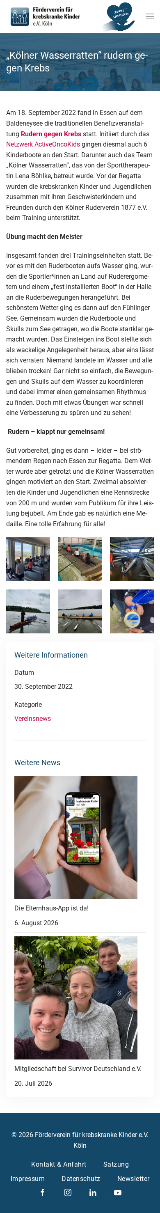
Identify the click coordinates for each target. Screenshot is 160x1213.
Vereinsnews (32, 718)
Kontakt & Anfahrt (59, 1164)
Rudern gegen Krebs (51, 134)
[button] (150, 16)
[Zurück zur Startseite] (45, 16)
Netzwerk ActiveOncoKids (43, 144)
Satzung (116, 1164)
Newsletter (133, 1179)
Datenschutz (81, 1179)
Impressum (28, 1179)
